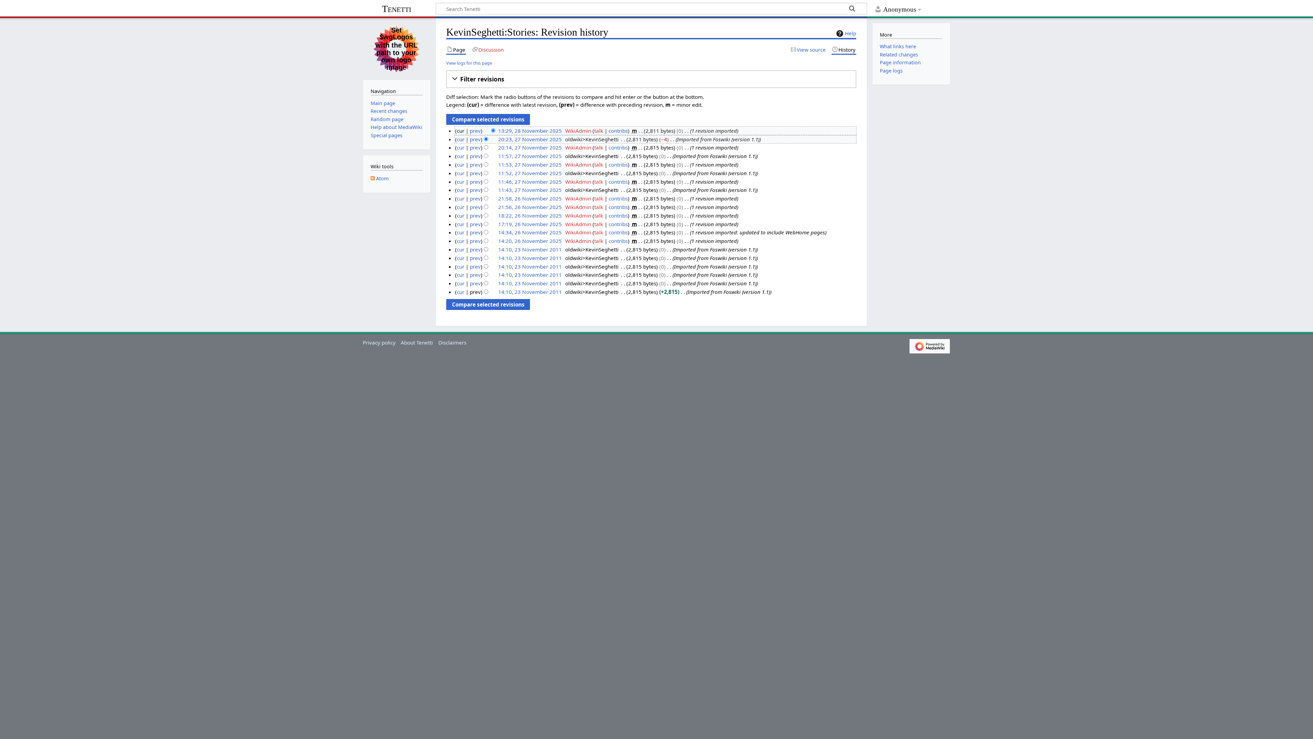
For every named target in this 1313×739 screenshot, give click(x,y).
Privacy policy (379, 342)
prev (475, 130)
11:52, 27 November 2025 (530, 173)
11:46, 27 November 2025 (530, 181)
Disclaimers (452, 342)
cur (460, 139)
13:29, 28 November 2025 (530, 130)
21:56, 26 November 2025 (530, 207)
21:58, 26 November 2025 (530, 198)
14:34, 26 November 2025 (530, 232)
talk (598, 130)
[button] (651, 79)
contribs (618, 130)
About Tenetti (417, 342)
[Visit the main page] (396, 48)
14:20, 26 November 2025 (530, 240)
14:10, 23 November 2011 (530, 249)
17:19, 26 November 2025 (530, 224)
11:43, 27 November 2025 (530, 189)
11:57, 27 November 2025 (530, 156)
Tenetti (396, 8)
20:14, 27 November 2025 (530, 147)
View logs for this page (469, 63)
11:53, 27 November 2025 (530, 164)
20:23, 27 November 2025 (530, 139)
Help (850, 33)
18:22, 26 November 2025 (530, 215)
